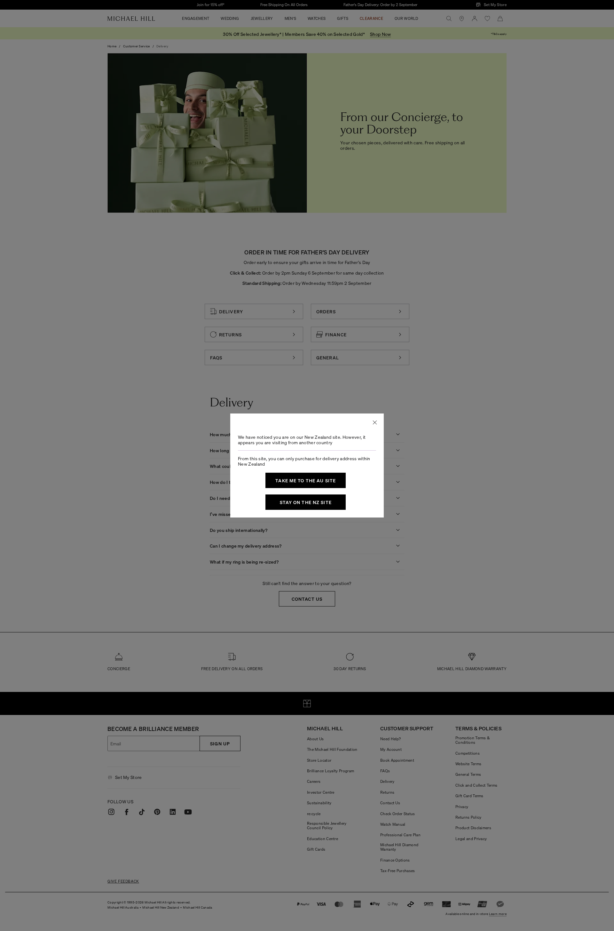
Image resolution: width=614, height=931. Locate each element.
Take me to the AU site (305, 480)
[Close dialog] (375, 422)
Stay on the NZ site (306, 502)
